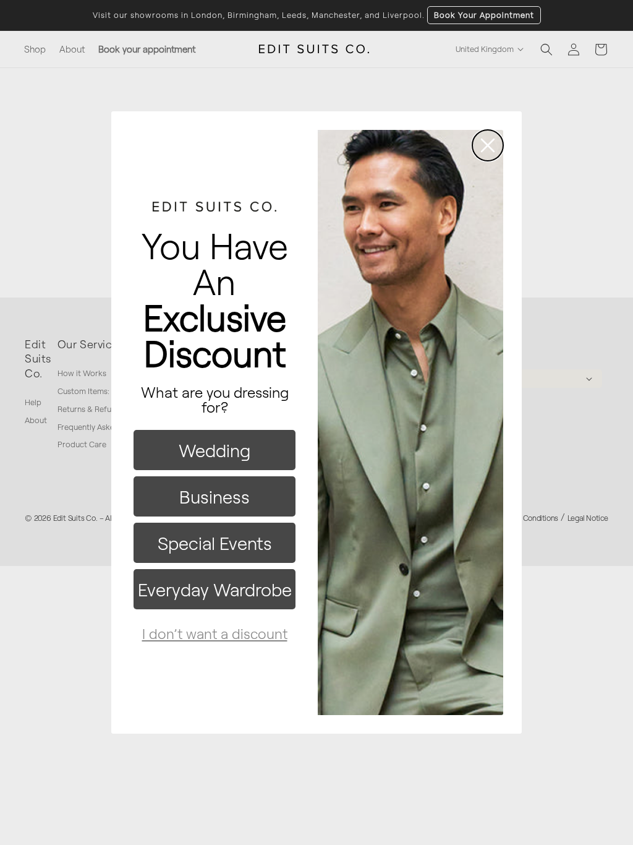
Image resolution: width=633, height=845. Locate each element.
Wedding (214, 450)
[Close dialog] (487, 145)
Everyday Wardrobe (215, 589)
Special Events (215, 543)
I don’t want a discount (214, 633)
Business (214, 496)
